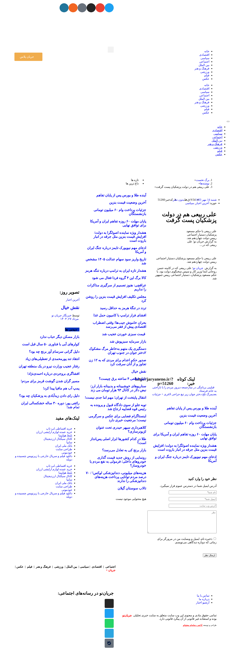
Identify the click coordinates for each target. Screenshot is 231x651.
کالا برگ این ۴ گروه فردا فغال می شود (119, 278)
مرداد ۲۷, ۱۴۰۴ (69, 318)
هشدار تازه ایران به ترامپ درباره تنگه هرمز (115, 270)
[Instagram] (91, 7)
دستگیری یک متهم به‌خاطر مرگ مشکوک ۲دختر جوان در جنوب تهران (117, 351)
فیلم (206, 75)
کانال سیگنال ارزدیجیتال (57, 438)
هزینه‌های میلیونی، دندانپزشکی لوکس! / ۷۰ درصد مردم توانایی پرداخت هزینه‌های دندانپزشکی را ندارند (116, 477)
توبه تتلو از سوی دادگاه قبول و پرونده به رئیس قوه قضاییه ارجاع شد (118, 407)
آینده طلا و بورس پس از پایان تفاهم (192, 408)
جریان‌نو (127, 615)
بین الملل (204, 65)
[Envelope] (100, 7)
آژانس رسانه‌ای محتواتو (193, 625)
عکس (205, 78)
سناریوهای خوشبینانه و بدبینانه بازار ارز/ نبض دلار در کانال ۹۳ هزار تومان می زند (118, 388)
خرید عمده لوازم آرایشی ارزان (54, 432)
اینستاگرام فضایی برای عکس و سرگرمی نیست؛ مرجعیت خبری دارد (117, 418)
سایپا (69, 442)
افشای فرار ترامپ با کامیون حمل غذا (119, 315)
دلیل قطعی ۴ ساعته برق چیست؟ (122, 379)
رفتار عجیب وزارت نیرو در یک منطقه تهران (49, 366)
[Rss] (73, 7)
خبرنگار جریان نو (61, 315)
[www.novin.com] (52, 253)
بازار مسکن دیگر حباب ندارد (59, 337)
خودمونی (67, 452)
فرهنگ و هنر (202, 68)
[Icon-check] (82, 7)
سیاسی (205, 58)
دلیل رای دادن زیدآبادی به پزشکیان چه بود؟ (49, 396)
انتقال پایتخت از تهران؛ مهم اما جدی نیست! (115, 397)
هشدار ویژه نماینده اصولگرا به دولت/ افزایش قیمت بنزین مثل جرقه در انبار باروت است (185, 447)
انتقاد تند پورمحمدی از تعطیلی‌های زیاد (52, 359)
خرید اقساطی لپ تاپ (59, 428)
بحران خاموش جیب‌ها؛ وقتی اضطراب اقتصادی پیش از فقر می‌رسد (119, 324)
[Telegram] (109, 633)
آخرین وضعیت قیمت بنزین (198, 415)
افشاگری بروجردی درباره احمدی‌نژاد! (53, 373)
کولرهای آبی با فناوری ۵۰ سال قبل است (50, 344)
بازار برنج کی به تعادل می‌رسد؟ (124, 450)
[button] (111, 50)
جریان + (111, 570)
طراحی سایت (64, 449)
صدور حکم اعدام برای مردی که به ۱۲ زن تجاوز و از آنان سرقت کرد (117, 362)
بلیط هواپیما (65, 435)
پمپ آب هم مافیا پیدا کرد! (61, 388)
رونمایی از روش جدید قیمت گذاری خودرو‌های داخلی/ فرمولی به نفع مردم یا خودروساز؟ (118, 461)
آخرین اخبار (202, 203)
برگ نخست (202, 180)
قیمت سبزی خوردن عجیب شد (124, 334)
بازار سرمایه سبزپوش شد (128, 341)
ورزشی (204, 71)
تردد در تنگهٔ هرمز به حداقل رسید (123, 308)
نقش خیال (138, 371)
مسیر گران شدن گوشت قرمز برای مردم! (50, 381)
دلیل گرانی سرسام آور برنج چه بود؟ (54, 351)
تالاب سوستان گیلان (132, 488)
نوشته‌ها (204, 183)
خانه (206, 51)
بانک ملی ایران (63, 445)
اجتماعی (204, 61)
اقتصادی (204, 54)
